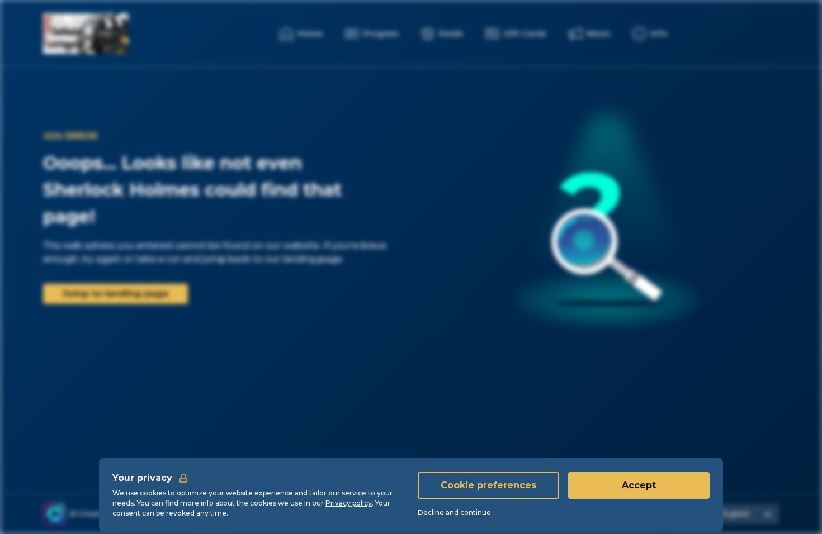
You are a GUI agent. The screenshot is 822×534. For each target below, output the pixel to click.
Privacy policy (348, 503)
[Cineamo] (54, 514)
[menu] (650, 33)
